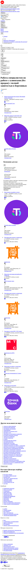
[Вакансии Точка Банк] (15, 402)
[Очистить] (3, 51)
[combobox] (7, 47)
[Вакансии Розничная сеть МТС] (15, 345)
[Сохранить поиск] (2, 55)
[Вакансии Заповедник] (15, 252)
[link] (3, 26)
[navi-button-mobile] (2, 33)
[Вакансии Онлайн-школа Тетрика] (15, 135)
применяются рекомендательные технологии (13, 553)
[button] (2, 29)
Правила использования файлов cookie (10, 11)
